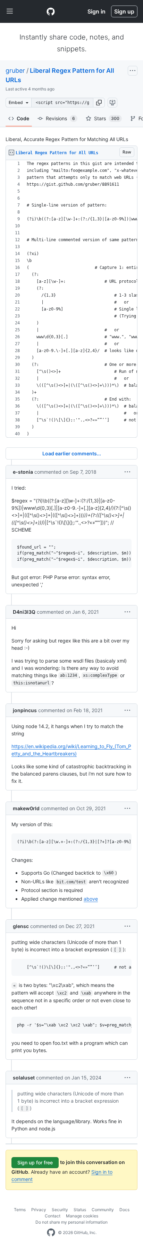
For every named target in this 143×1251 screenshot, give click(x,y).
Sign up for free (35, 1162)
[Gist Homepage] (51, 11)
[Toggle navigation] (10, 11)
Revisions (60, 118)
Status (80, 1209)
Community (103, 1209)
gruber (15, 70)
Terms (20, 1209)
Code (23, 118)
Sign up (124, 11)
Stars (106, 118)
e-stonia (23, 472)
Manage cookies (82, 1215)
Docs (124, 1209)
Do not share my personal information (71, 1222)
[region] (71, 299)
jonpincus (25, 710)
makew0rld (26, 808)
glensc (21, 926)
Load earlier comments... (71, 453)
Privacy (38, 1209)
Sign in (96, 11)
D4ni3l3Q (24, 612)
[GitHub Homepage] (51, 1232)
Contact (52, 1215)
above (91, 899)
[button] (99, 102)
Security (60, 1209)
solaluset (24, 1078)
